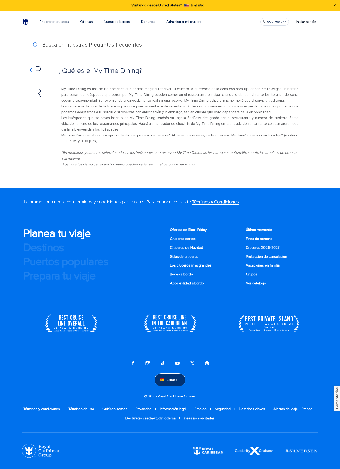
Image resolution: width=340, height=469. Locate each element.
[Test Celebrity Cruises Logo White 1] (254, 450)
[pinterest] (207, 363)
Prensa (307, 409)
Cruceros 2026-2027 (263, 247)
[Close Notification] (335, 5)
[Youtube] (177, 363)
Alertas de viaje (285, 409)
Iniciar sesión (306, 21)
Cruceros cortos (183, 238)
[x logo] (192, 363)
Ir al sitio (197, 5)
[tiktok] (162, 363)
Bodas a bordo (182, 274)
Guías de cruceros (184, 256)
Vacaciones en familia (263, 265)
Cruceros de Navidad (186, 247)
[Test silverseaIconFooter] (301, 450)
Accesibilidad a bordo (187, 283)
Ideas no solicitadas (199, 418)
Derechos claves (252, 409)
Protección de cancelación (266, 256)
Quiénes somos (114, 409)
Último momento (259, 229)
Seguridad (223, 409)
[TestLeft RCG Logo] (41, 450)
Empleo (200, 409)
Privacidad (143, 409)
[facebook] (133, 363)
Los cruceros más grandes (191, 265)
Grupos (251, 274)
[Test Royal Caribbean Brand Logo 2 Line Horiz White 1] (208, 450)
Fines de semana (259, 238)
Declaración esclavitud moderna (150, 418)
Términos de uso (81, 409)
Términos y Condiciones (215, 202)
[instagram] (147, 363)
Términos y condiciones (41, 409)
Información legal (173, 409)
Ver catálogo (256, 283)
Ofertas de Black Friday (188, 229)
